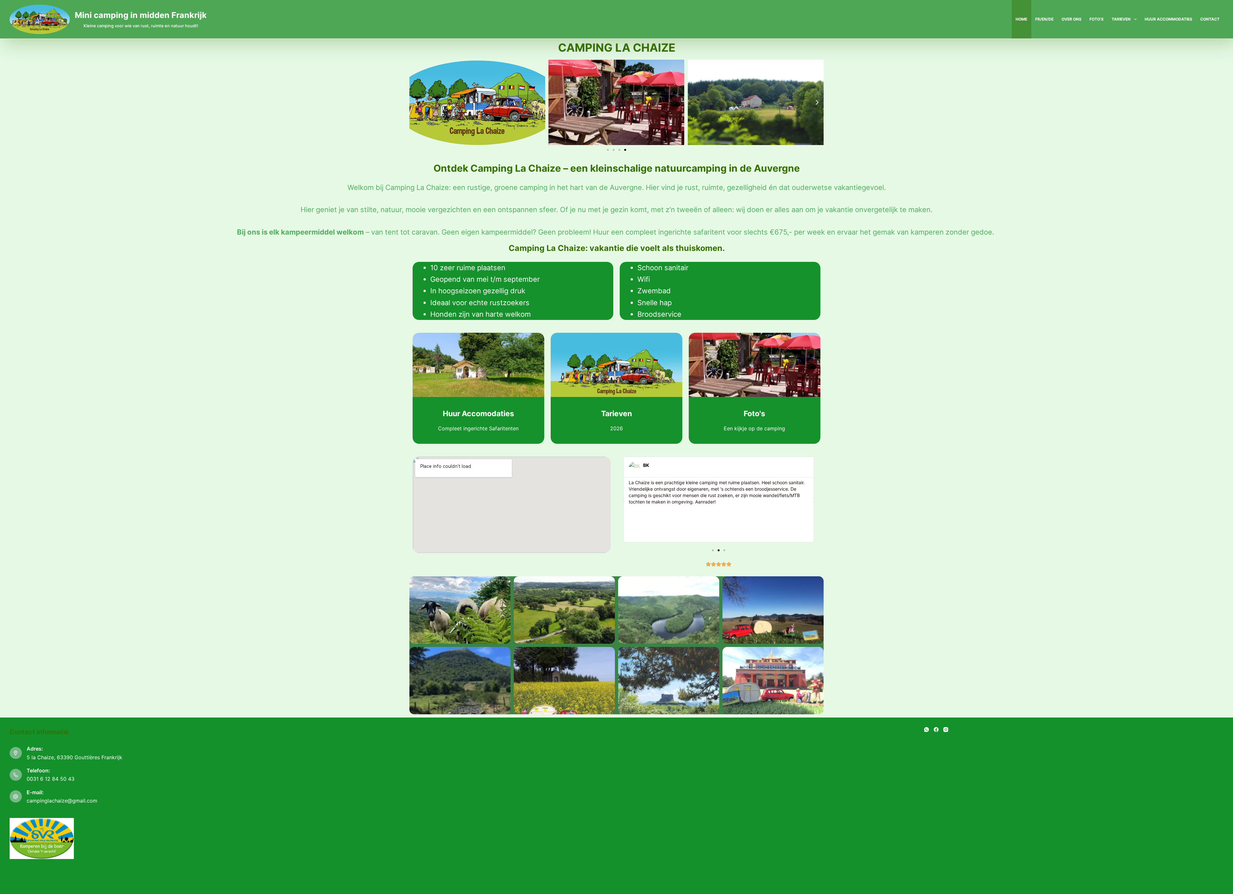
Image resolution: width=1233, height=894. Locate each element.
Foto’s (1096, 19)
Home (1021, 19)
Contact (1210, 19)
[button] (416, 102)
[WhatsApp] (926, 729)
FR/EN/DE (1044, 19)
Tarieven (1121, 19)
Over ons (1071, 19)
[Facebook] (936, 729)
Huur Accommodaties (1168, 19)
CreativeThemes (128, 881)
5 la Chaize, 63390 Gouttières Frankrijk (74, 757)
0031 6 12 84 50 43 (50, 779)
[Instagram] (945, 729)
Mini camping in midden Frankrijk (141, 15)
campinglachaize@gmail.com (62, 800)
